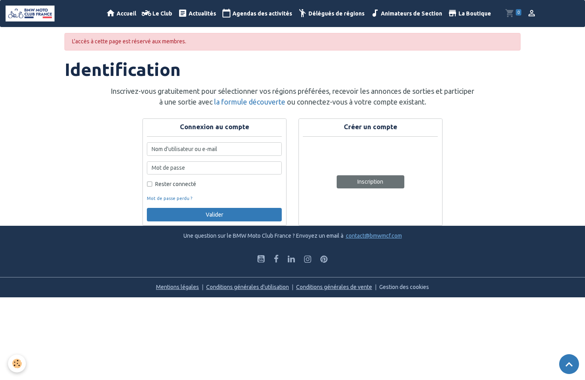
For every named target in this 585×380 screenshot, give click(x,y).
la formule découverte (249, 102)
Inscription (370, 181)
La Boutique (474, 13)
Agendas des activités (261, 13)
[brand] (31, 13)
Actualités (201, 13)
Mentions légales (177, 287)
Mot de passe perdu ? (169, 198)
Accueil (125, 13)
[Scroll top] (569, 364)
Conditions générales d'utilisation (247, 287)
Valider (214, 214)
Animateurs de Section (411, 13)
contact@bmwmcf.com (374, 236)
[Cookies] (17, 363)
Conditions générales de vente (334, 287)
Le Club (161, 13)
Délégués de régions (336, 13)
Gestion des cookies (404, 287)
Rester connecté (175, 184)
